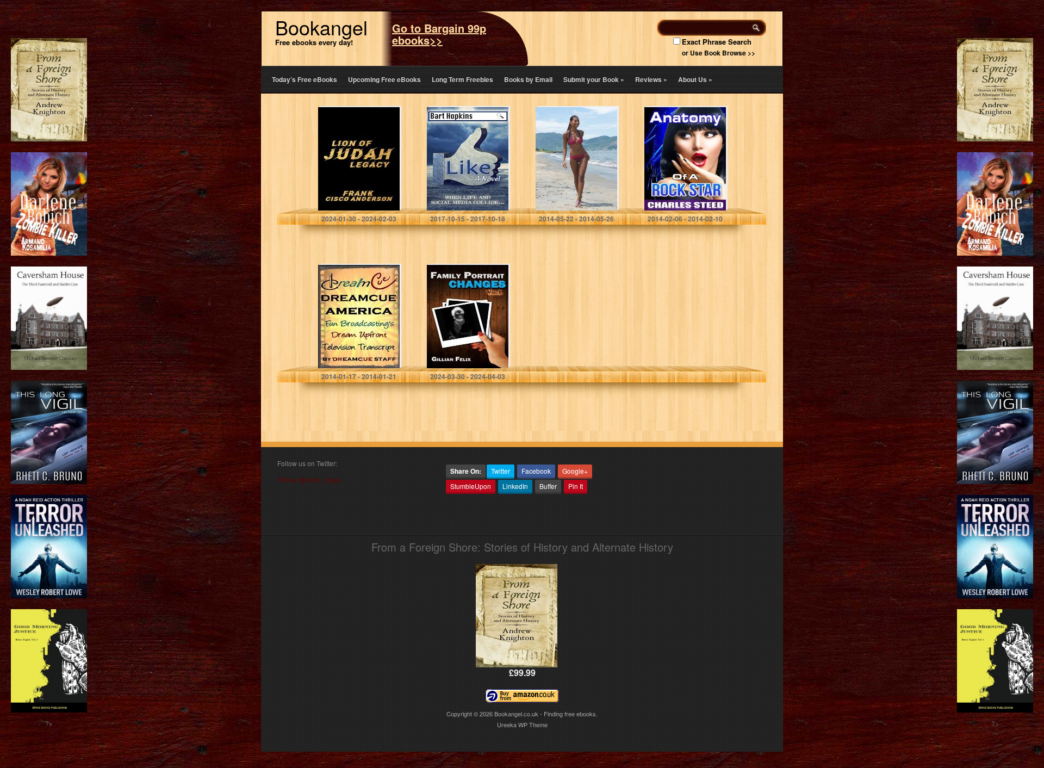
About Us (695, 79)
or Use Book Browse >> (718, 53)
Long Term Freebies (462, 79)
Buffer (548, 486)
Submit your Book (593, 79)
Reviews (651, 79)
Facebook (536, 470)
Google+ (575, 470)
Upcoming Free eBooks (384, 79)
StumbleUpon (470, 486)
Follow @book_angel (308, 479)
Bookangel (321, 27)
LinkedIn (515, 486)
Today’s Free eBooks (304, 79)
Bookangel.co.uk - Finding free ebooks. (546, 713)
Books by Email (528, 79)
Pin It (575, 486)
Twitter (500, 470)
